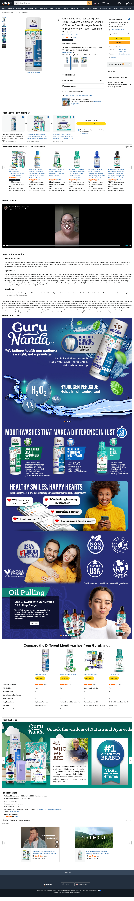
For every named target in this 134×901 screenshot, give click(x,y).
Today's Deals (86, 8)
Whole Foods (74, 8)
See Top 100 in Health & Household (50, 809)
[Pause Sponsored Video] (57, 842)
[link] (38, 123)
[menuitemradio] (127, 245)
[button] (4, 8)
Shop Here (34, 623)
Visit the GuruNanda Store (71, 35)
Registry (123, 8)
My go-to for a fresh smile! (18, 209)
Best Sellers (44, 8)
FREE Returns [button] (67, 52)
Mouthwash (25, 12)
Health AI (11, 8)
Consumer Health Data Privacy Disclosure (69, 890)
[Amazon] (7, 3)
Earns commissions (23, 206)
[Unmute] (130, 245)
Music (130, 8)
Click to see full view (33, 72)
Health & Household (7, 12)
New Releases (55, 8)
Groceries (65, 8)
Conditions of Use (41, 890)
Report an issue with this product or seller (78, 95)
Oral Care (17, 12)
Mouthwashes (14, 811)
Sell (109, 8)
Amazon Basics (33, 8)
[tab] (65, 421)
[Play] (3, 245)
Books (95, 8)
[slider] (63, 245)
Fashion (115, 8)
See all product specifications (73, 91)
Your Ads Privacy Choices (90, 890)
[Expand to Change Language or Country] (72, 884)
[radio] (4, 19)
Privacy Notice (51, 890)
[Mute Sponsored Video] (57, 846)
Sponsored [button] (5, 823)
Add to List (111, 71)
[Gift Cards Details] (106, 8)
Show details (84, 133)
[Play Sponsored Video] (94, 837)
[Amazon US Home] (48, 885)
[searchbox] (53, 3)
